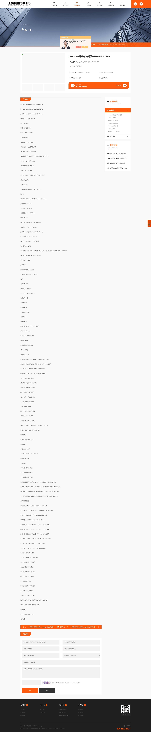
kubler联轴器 (112, 117)
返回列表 (62, 627)
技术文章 (100, 5)
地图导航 (80, 715)
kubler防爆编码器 (113, 126)
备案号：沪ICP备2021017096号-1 (56, 728)
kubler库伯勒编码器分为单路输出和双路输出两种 (117, 158)
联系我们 (122, 5)
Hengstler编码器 (63, 715)
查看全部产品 (111, 136)
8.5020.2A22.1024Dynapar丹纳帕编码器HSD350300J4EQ (88, 627)
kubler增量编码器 (113, 123)
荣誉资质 (22, 715)
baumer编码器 (63, 712)
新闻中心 (42, 705)
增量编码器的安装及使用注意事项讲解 (117, 168)
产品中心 (77, 5)
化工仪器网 (28, 726)
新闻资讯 (88, 5)
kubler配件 (112, 128)
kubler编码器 (91, 44)
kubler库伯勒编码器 (102, 44)
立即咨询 (118, 85)
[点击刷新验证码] (46, 682)
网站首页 (54, 5)
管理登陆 (34, 726)
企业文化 (22, 712)
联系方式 (80, 712)
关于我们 (65, 5)
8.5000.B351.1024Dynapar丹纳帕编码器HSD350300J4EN (46, 627)
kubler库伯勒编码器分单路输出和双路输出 (117, 153)
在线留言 (111, 5)
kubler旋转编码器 (113, 120)
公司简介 (22, 709)
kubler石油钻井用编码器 (115, 115)
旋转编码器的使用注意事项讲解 (116, 163)
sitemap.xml (41, 726)
